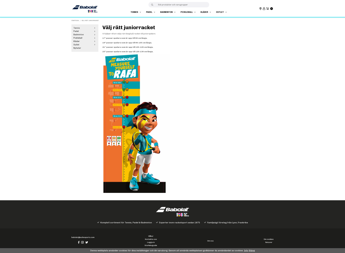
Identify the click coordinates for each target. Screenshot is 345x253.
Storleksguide (151, 245)
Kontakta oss (151, 239)
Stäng (252, 250)
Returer (268, 242)
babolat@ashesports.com (82, 237)
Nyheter (77, 48)
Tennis (134, 12)
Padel (149, 12)
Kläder (204, 12)
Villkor (150, 236)
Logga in (151, 242)
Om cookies (269, 239)
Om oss (210, 241)
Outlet (220, 12)
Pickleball (187, 12)
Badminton (166, 12)
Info (246, 250)
